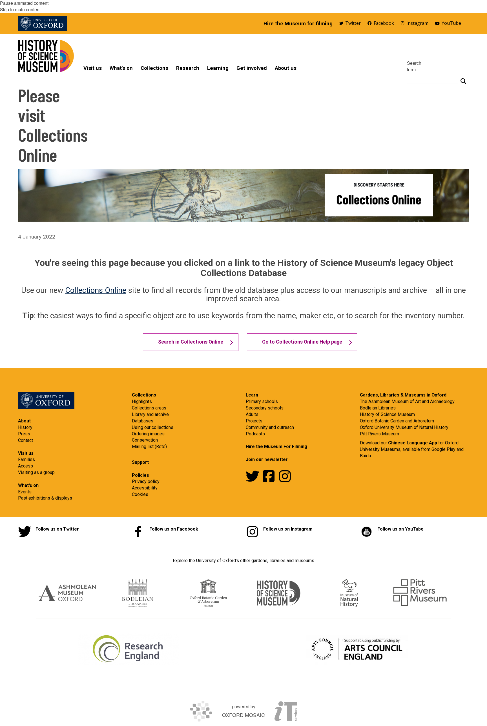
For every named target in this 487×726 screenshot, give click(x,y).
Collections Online (95, 290)
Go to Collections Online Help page (302, 342)
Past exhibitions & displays (45, 498)
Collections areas (149, 408)
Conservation (145, 440)
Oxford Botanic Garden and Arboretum (397, 421)
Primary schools (262, 401)
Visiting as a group (36, 472)
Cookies (140, 494)
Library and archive (150, 414)
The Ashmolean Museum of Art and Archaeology (407, 401)
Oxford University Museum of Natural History (404, 427)
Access (25, 466)
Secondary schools (265, 408)
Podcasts (255, 434)
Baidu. (366, 455)
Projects (254, 421)
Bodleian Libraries (378, 408)
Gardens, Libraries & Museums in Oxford (403, 395)
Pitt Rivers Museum (379, 434)
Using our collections (152, 427)
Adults (252, 414)
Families (26, 459)
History (25, 427)
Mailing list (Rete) (149, 446)
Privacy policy (146, 481)
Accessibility (145, 488)
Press (24, 434)
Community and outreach (270, 427)
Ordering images (148, 434)
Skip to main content (20, 9)
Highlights (142, 401)
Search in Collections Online (190, 342)
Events (25, 492)
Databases (142, 421)
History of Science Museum (387, 414)
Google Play (444, 449)
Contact (25, 440)
